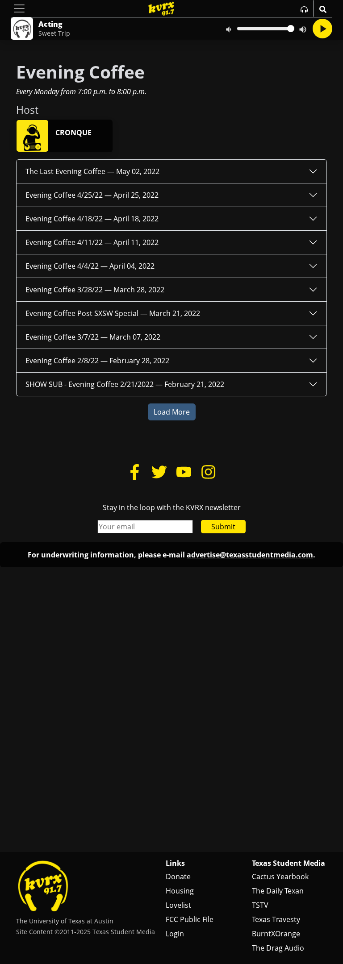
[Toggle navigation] (19, 8)
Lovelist (178, 905)
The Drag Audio (278, 948)
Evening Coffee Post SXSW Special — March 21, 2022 (112, 313)
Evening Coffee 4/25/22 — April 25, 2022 (92, 195)
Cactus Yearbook (280, 876)
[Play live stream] (322, 28)
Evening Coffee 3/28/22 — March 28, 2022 (94, 290)
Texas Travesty (276, 919)
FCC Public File (189, 919)
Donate (178, 876)
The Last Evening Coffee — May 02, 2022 (92, 171)
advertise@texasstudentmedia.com (250, 555)
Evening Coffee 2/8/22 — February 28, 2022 (97, 361)
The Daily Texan (278, 891)
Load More (172, 412)
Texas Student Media (288, 863)
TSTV (260, 905)
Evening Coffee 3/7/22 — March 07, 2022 (92, 337)
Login (175, 934)
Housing (180, 891)
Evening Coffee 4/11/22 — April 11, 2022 (92, 242)
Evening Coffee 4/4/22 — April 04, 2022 (90, 266)
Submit (223, 527)
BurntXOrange (276, 934)
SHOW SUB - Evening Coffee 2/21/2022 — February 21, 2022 (124, 384)
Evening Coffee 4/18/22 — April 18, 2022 (92, 219)
